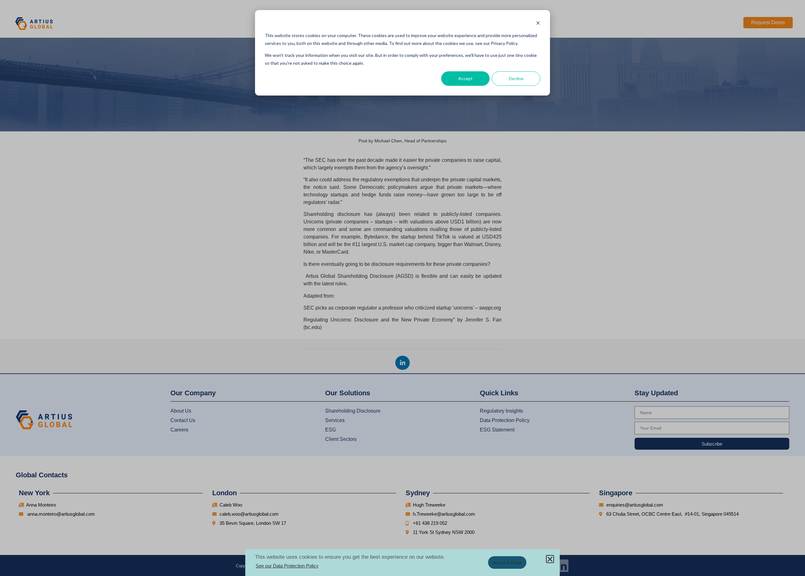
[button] (550, 559)
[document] (402, 288)
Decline (516, 78)
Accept (465, 78)
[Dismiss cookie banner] (538, 24)
